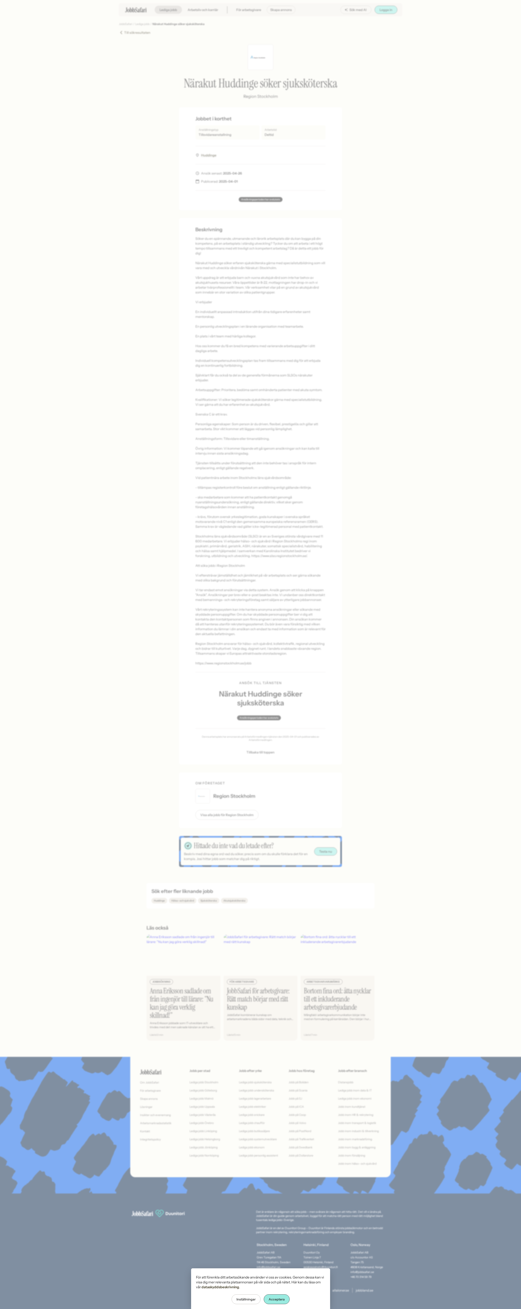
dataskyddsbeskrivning (220, 1287)
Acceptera (277, 1299)
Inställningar (246, 1299)
